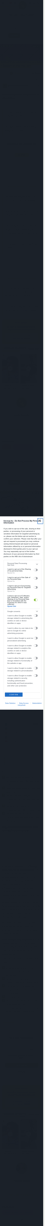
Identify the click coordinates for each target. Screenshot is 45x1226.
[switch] (36, 615)
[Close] (39, 591)
